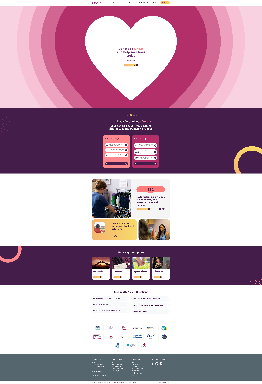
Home (126, 115)
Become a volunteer (117, 364)
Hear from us (115, 370)
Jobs (144, 3)
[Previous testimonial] (113, 236)
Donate (131, 3)
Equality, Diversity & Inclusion (119, 372)
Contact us (156, 3)
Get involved (138, 3)
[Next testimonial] (115, 236)
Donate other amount (111, 163)
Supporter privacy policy (138, 368)
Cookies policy (135, 370)
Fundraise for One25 (117, 366)
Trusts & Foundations (117, 368)
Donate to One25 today (143, 209)
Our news (149, 3)
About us (115, 3)
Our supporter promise (138, 366)
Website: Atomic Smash (164, 382)
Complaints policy (136, 372)
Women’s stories (123, 3)
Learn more (96, 277)
